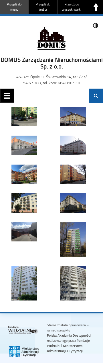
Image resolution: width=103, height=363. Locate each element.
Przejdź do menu (14, 7)
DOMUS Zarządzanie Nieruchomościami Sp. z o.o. (52, 63)
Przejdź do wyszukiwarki (72, 7)
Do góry (96, 7)
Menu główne (7, 96)
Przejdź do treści (43, 7)
